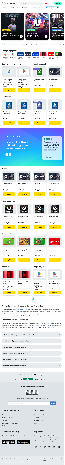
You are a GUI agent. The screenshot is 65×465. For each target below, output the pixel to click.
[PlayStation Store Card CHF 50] (39, 104)
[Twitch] (54, 447)
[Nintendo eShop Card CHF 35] (8, 241)
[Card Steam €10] (8, 176)
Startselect (39, 410)
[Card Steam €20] (54, 71)
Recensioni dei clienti (40, 415)
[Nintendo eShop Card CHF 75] (24, 241)
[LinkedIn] (59, 447)
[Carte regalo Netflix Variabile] (8, 274)
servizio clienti (45, 325)
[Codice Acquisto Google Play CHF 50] (54, 274)
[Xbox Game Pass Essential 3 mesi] (39, 209)
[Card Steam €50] (39, 176)
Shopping (25, 7)
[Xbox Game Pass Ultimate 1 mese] (9, 209)
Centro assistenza (10, 410)
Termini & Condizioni (7, 459)
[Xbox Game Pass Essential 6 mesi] (55, 209)
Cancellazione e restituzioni (10, 423)
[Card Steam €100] (54, 176)
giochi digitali (25, 314)
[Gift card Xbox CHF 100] (39, 72)
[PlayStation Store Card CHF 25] (24, 104)
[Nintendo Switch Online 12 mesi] (54, 241)
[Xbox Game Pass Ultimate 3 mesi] (24, 209)
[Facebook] (41, 447)
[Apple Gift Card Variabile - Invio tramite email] (9, 72)
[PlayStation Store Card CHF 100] (55, 104)
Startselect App (38, 420)
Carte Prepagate (36, 7)
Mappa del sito (19, 462)
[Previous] (7, 154)
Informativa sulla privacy (21, 459)
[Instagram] (36, 447)
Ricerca (53, 403)
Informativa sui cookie (8, 462)
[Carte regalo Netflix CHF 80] (24, 274)
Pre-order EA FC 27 (53, 7)
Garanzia (4, 420)
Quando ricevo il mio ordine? (10, 415)
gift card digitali (19, 309)
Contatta (4, 426)
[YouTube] (50, 447)
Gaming (4, 7)
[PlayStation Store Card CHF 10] (9, 104)
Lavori (35, 423)
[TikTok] (45, 447)
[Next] (10, 154)
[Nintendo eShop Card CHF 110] (39, 241)
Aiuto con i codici (7, 417)
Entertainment (14, 7)
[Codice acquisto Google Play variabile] (24, 71)
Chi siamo (37, 417)
